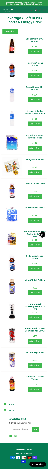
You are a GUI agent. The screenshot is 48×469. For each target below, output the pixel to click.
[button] (31, 9)
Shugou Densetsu (35, 159)
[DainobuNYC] (8, 9)
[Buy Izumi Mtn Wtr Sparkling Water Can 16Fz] (12, 311)
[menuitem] (31, 9)
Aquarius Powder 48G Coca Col (34, 136)
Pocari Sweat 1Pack (35, 207)
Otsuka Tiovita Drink (35, 183)
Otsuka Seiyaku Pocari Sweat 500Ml (35, 112)
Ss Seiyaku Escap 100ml (34, 257)
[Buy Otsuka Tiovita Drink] (12, 190)
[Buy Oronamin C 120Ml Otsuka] (12, 45)
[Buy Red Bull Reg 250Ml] (12, 359)
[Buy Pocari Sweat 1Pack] (12, 214)
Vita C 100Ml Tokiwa (35, 280)
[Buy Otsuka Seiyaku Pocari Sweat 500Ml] (12, 118)
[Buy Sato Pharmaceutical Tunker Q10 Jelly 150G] (12, 238)
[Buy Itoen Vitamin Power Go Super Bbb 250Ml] (12, 335)
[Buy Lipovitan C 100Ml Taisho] (12, 383)
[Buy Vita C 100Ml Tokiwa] (12, 287)
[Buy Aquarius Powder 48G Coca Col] (12, 142)
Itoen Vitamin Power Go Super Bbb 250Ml (35, 329)
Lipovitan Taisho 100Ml (34, 64)
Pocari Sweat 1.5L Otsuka (34, 88)
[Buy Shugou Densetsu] (12, 166)
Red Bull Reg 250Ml (34, 352)
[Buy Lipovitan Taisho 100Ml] (12, 70)
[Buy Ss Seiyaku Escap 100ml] (12, 263)
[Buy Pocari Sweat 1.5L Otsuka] (12, 94)
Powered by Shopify (24, 453)
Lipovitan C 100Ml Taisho (35, 377)
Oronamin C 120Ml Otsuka (35, 40)
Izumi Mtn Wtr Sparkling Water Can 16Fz (34, 306)
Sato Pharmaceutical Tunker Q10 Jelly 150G (35, 234)
